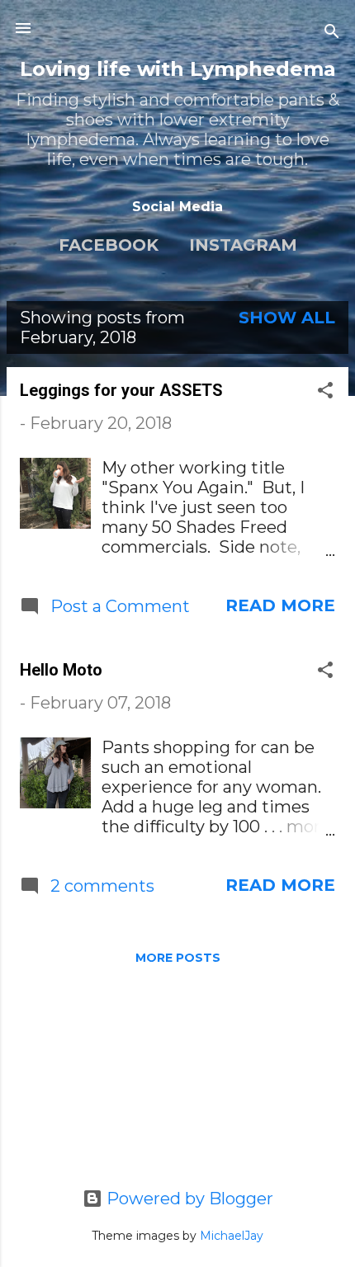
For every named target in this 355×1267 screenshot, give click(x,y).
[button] (325, 392)
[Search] (332, 33)
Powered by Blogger (187, 1198)
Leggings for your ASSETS (121, 390)
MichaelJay (231, 1235)
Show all (287, 317)
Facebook (109, 245)
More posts (177, 957)
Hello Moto (61, 670)
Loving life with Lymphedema (178, 69)
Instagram (243, 245)
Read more (280, 605)
